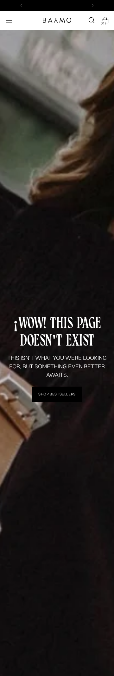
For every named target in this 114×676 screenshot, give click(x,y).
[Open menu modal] (9, 20)
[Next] (92, 5)
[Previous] (21, 5)
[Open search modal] (91, 20)
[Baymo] (57, 20)
